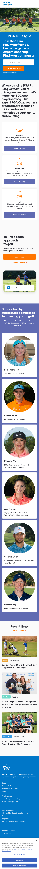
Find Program (7, 796)
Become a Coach (8, 830)
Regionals (5, 819)
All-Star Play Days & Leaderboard (15, 813)
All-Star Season (8, 810)
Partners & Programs (10, 789)
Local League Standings (11, 799)
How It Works (7, 786)
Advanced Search (10, 73)
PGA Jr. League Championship (13, 821)
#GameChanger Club (10, 802)
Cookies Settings (19, 854)
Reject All (19, 860)
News (4, 791)
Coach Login (6, 833)
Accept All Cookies (19, 865)
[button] (35, 4)
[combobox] (18, 62)
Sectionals (6, 816)
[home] (7, 3)
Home (4, 783)
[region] (19, 853)
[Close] (37, 841)
